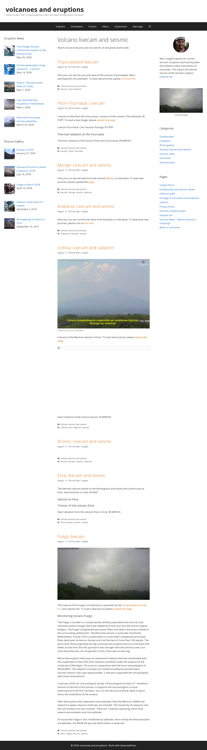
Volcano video (167, 153)
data (62, 733)
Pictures (92, 26)
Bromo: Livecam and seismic (84, 441)
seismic (79, 192)
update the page (106, 120)
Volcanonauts (120, 26)
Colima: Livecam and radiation (85, 247)
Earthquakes (77, 26)
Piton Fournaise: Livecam (81, 103)
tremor (85, 522)
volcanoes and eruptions (45, 9)
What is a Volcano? (170, 227)
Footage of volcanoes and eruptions (179, 198)
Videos (105, 26)
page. (91, 182)
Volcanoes (165, 158)
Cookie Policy (167, 185)
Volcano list (166, 215)
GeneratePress (128, 745)
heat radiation (74, 427)
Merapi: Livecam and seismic (84, 165)
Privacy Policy (167, 206)
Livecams (74, 233)
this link (88, 223)
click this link (128, 78)
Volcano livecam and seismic (73, 86)
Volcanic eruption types (173, 210)
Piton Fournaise (75, 151)
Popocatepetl (74, 89)
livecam (63, 89)
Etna (62, 522)
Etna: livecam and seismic (81, 475)
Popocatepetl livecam (78, 62)
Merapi (110, 178)
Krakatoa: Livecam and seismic (86, 206)
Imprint (164, 202)
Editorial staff (167, 193)
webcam (88, 192)
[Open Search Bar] (150, 26)
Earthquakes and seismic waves (177, 189)
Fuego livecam (70, 536)
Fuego (69, 733)
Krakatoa (64, 233)
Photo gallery (167, 145)
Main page (138, 26)
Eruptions (60, 26)
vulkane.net (166, 76)
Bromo (63, 461)
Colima (63, 427)
